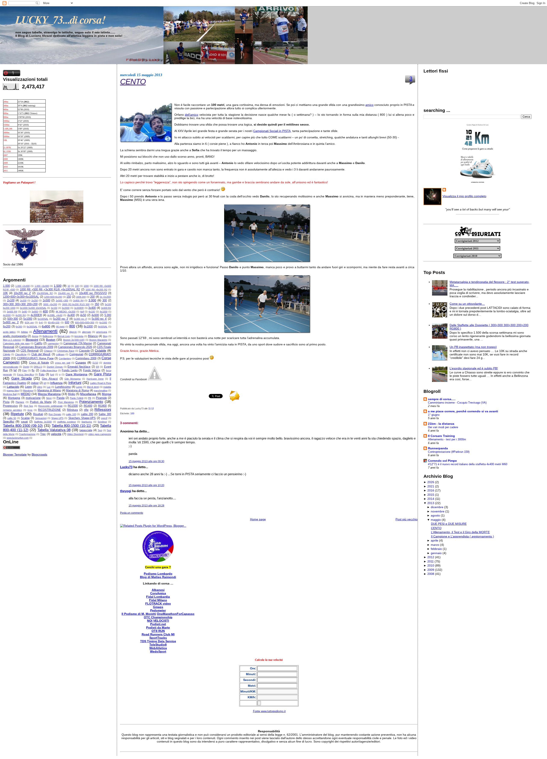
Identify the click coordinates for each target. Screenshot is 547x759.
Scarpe (25, 418)
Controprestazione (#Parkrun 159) (448, 451)
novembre (437, 511)
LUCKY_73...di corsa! (60, 19)
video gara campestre (99, 434)
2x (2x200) (105, 297)
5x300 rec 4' (99, 318)
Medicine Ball (9, 394)
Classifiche (20, 354)
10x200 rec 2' (22, 293)
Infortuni (74, 383)
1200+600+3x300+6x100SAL (21, 296)
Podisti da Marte (40, 402)
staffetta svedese (66, 421)
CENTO (133, 81)
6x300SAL (32, 326)
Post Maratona (66, 402)
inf (45, 383)
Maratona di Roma (77, 390)
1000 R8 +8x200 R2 (96, 289)
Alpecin (73, 332)
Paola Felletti (76, 398)
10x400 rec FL (66, 293)
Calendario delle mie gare (16, 343)
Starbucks (86, 421)
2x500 (46, 300)
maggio (436, 519)
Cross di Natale (39, 362)
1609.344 (81, 297)
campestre (53, 343)
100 (77, 286)
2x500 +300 (62, 300)
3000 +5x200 (50, 304)
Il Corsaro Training (441, 436)
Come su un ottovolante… (467, 303)
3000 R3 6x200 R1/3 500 (76, 304)
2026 (430, 482)
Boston (50, 339)
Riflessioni (102, 410)
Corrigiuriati (76, 354)
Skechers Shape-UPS (82, 418)
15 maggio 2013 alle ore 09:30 (146, 461)
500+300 (12, 318)
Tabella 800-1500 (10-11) (71, 426)
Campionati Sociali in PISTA (272, 131)
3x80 (24, 311)
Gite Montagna (73, 378)
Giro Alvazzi (50, 378)
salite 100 (71, 414)
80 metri (60, 326)
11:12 (151, 408)
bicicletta (78, 336)
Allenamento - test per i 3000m (447, 439)
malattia (107, 387)
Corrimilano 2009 (85, 358)
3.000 (92, 300)
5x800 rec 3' (11, 322)
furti (52, 374)
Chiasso (48, 350)
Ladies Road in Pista (100, 383)
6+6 (41, 322)
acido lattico (9, 332)
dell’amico (191, 114)
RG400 (88, 405)
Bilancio (93, 336)
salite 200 (87, 414)
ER (97, 366)
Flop (24, 370)
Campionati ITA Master (77, 343)
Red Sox (28, 406)
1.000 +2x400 (22, 286)
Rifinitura (72, 409)
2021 (430, 486)
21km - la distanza (441, 423)
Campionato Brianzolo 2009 (36, 347)
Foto (41, 374)
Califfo (38, 343)
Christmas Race (65, 350)
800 (72, 326)
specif (104, 418)
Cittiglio (6, 354)
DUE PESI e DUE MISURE (449, 523)
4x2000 (7, 315)
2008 (430, 574)
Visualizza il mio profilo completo (464, 196)
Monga (106, 394)
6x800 (46, 326)
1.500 (58, 285)
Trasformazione (27, 434)
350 (97, 304)
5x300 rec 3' (80, 319)
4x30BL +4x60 (54, 315)
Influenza (56, 383)
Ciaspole (84, 350)
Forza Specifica (25, 374)
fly (33, 370)
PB (89, 398)
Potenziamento (91, 402)
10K (5, 293)
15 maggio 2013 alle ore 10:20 (146, 485)
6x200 (6, 326)
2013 (430, 503)
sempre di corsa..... (442, 399)
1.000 (6, 285)
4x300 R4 (20, 315)
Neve (49, 398)
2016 (430, 490)
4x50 (83, 315)
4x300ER (36, 315)
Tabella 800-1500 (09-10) (23, 426)
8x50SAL (102, 326)
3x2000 (65, 308)
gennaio (436, 553)
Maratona (28, 390)
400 (45, 311)
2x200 (23, 300)
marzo (435, 544)
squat (24, 421)
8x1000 (88, 326)
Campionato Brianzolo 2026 (75, 347)
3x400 (92, 307)
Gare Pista (102, 374)
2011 (430, 561)
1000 (86, 286)
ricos (29, 410)
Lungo (79, 387)
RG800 (102, 405)
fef (15, 370)
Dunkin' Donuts (55, 366)
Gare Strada (21, 378)
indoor (35, 383)
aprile (434, 540)
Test (100, 430)
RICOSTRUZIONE (49, 409)
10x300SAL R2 (45, 293)
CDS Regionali (30, 350)
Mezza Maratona (49, 394)
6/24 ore (29, 322)
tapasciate (85, 430)
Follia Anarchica (48, 370)
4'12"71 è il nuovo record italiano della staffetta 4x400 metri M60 (467, 464)
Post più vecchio (407, 519)
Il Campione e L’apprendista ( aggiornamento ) (462, 536)
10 (69, 286)
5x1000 (27, 318)
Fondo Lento (70, 370)
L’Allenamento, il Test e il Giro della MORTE (460, 532)
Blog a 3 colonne (12, 340)
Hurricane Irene (95, 378)
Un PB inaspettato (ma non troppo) (473, 347)
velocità (56, 434)
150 (68, 296)
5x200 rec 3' (60, 318)
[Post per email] (154, 408)
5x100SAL (43, 319)
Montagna (14, 398)
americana (101, 332)
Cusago (80, 362)
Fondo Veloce (91, 370)
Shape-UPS (57, 418)
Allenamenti (45, 331)
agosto (435, 515)
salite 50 (11, 418)
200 (92, 296)
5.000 (107, 315)
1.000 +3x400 (42, 286)
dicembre (437, 507)
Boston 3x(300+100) (74, 340)
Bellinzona (48, 336)
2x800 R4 (78, 300)
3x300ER (79, 308)
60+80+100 (53, 322)
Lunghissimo (63, 386)
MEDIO (26, 394)
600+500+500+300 (84, 322)
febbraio (436, 548)
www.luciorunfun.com (18, 437)
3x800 (35, 311)
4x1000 (103, 311)
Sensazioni (41, 418)
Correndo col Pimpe (442, 460)
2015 (430, 494)
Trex (43, 434)
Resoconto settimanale (50, 406)
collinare (60, 354)
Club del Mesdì (41, 354)
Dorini (26, 366)
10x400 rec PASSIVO (93, 293)
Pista (6, 402)
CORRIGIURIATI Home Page (35, 358)
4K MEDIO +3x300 (65, 311)
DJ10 (95, 362)
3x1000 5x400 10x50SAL (33, 308)
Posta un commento (131, 512)
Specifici (8, 421)
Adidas (24, 332)
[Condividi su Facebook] (154, 379)
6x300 (19, 326)
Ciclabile (100, 350)
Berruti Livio (63, 336)
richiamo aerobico (12, 410)
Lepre (28, 386)
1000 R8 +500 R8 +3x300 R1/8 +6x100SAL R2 (50, 289)
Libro (39, 387)
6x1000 (103, 322)
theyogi (125, 491)
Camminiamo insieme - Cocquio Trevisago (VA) (457, 402)
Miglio (71, 394)
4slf (82, 311)
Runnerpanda (438, 448)
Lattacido (13, 386)
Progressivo (10, 405)
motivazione (33, 398)
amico (369, 105)
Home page (258, 519)
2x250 (34, 300)
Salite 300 (105, 414)
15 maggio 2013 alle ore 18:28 (146, 505)
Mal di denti (93, 387)
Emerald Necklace (79, 366)
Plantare (20, 402)
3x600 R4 (12, 311)
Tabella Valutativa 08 (54, 430)
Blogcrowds (39, 454)
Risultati (38, 414)
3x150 (54, 308)
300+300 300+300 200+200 (20, 304)
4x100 (91, 311)
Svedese (102, 421)
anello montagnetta (15, 336)
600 (67, 322)
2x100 (11, 300)
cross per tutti (62, 362)
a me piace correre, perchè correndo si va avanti (463, 411)
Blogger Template (15, 454)
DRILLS (38, 366)
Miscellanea (88, 394)
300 (104, 300)
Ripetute (17, 414)
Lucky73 (126, 467)
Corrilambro (65, 358)
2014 (430, 498)
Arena (35, 336)
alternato (86, 332)
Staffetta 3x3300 (42, 421)
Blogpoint (32, 339)
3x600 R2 (106, 308)
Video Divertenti (75, 434)
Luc (49, 387)
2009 (430, 569)
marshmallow (100, 390)
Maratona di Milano (49, 390)
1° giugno (434, 414)
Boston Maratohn (98, 340)
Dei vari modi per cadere (443, 427)
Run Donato (55, 414)
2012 (430, 557)
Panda (61, 398)
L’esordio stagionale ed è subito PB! (474, 368)
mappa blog (13, 390)
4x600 (95, 315)
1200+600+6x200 (53, 297)
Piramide (101, 398)
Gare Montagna (76, 374)
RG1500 (73, 405)
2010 (430, 565)
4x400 (71, 315)
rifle (86, 409)
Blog (105, 336)
